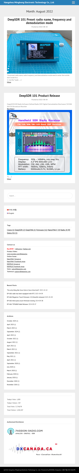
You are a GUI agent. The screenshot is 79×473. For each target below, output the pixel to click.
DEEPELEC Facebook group (15, 266)
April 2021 (10, 360)
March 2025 (11, 328)
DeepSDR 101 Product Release (39, 96)
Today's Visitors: (12, 403)
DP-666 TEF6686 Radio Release (17, 304)
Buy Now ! (10, 109)
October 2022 (11, 339)
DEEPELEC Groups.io (13, 264)
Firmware (41, 230)
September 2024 (12, 332)
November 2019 (12, 385)
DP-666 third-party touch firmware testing (21, 301)
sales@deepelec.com (19, 269)
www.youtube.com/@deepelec (17, 254)
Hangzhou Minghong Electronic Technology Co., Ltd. (29, 2)
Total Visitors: (12, 410)
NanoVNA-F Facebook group (16, 261)
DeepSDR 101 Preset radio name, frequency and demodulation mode (39, 21)
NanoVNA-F (54, 230)
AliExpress (18, 249)
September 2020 (12, 363)
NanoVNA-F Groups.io (14, 259)
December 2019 (12, 381)
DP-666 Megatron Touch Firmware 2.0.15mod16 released (25, 297)
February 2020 (11, 374)
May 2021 (10, 356)
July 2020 (10, 367)
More (9, 82)
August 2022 (11, 342)
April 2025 (10, 324)
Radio (64, 230)
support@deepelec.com (22, 272)
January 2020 (11, 377)
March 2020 (11, 370)
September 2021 (12, 353)
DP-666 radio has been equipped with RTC (21, 294)
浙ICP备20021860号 (68, 470)
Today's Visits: (12, 399)
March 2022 (11, 349)
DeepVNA (31, 230)
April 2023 (10, 335)
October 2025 (11, 321)
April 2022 (10, 346)
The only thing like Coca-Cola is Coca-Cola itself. (23, 290)
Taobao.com (27, 249)
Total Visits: (11, 407)
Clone (10, 230)
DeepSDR (20, 230)
